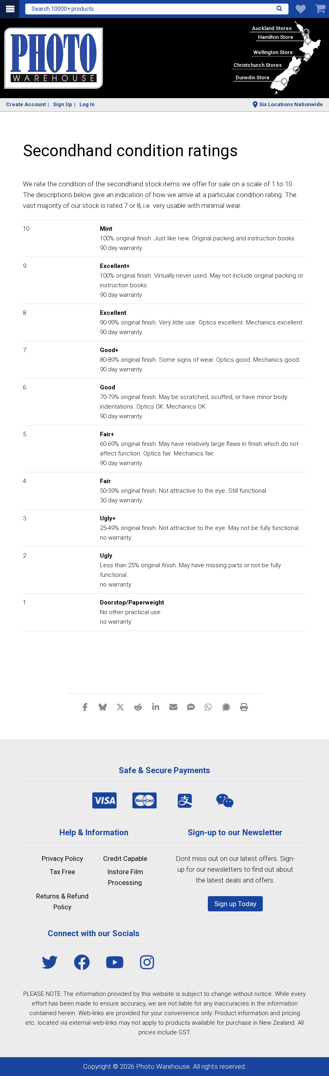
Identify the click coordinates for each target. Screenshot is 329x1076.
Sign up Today (235, 904)
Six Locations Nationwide (291, 104)
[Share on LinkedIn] (155, 706)
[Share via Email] (173, 706)
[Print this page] (244, 706)
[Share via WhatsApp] (208, 706)
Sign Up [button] (62, 104)
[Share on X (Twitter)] (120, 706)
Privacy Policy (62, 858)
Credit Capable (125, 858)
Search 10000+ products (63, 9)
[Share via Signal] (226, 706)
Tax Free (62, 872)
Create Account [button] (26, 104)
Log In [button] (87, 104)
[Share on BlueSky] (103, 706)
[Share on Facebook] (85, 706)
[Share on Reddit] (138, 706)
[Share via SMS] (191, 706)
